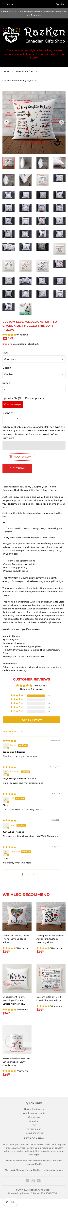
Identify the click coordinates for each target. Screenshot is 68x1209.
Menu (10, 4)
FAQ (34, 1125)
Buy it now (17, 468)
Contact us (34, 1117)
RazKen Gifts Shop (39, 1189)
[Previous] (6, 122)
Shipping (7, 344)
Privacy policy (34, 1129)
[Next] (61, 122)
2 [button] (28, 874)
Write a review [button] (31, 719)
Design (6, 367)
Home (5, 71)
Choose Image (12, 404)
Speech (7, 382)
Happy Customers (34, 1109)
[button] (9, 334)
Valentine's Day (24, 71)
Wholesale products (34, 1113)
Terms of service (34, 1133)
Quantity (7, 412)
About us (34, 1121)
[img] (9, 740)
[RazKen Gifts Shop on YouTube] (39, 1181)
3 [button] (33, 874)
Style (5, 352)
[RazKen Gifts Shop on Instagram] (33, 1181)
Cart (63, 4)
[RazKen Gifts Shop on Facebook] (27, 1181)
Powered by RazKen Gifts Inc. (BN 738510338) (32, 1193)
